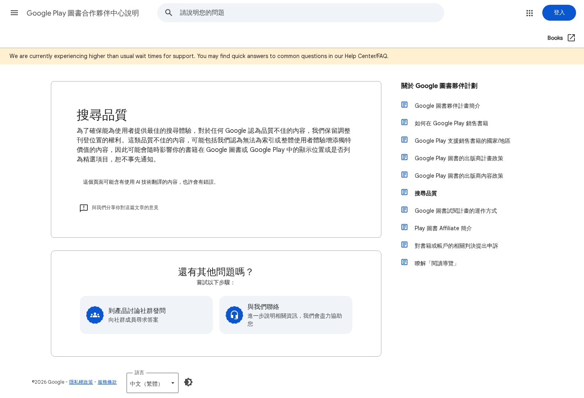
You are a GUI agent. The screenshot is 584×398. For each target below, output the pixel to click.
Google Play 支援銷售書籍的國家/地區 (463, 140)
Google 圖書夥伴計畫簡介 (447, 105)
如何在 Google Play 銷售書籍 (451, 123)
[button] (14, 12)
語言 (139, 372)
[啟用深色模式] (188, 382)
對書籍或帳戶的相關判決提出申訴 (456, 245)
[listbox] (152, 383)
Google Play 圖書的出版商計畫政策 (459, 158)
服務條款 (107, 382)
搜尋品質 (426, 193)
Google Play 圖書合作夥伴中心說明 (83, 13)
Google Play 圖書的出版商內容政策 (459, 175)
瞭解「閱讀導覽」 (437, 263)
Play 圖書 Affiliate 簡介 (443, 228)
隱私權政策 (81, 382)
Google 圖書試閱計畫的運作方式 (456, 210)
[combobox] (312, 13)
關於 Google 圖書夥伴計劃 (439, 86)
